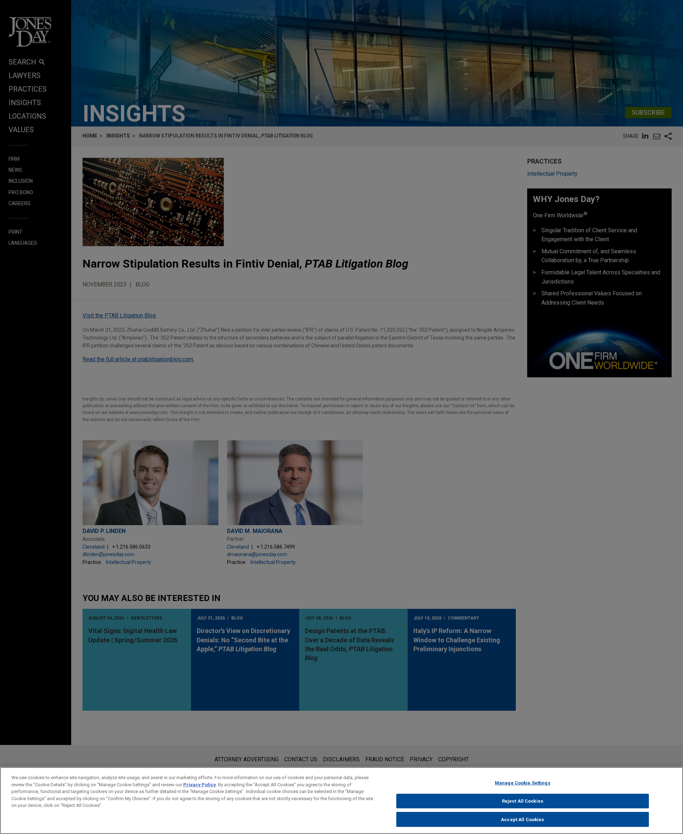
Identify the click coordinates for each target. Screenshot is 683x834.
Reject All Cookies (522, 801)
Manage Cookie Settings (522, 783)
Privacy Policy (199, 784)
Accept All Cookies (522, 819)
